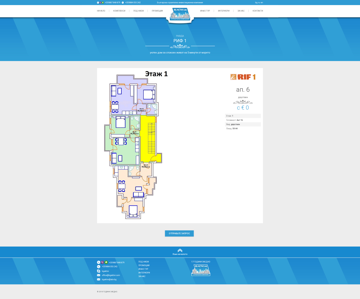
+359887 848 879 (112, 2)
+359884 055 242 (133, 2)
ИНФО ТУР (205, 11)
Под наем (138, 11)
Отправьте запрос (179, 233)
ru (259, 2)
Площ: (229, 128)
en (262, 2)
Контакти (258, 11)
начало (101, 11)
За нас (241, 11)
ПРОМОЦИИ (157, 11)
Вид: (228, 124)
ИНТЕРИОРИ (224, 11)
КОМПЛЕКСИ (119, 11)
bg (256, 2)
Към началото (180, 254)
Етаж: (229, 116)
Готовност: (231, 120)
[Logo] (200, 275)
